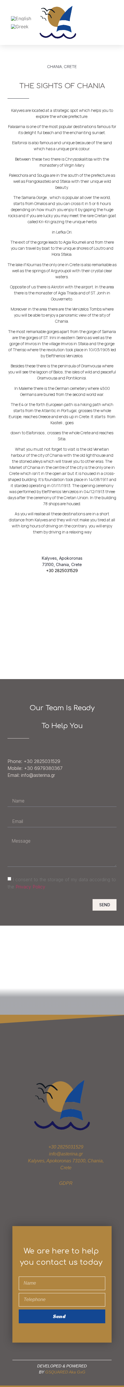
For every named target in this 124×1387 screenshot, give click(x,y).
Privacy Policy (30, 887)
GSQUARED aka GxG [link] (65, 1372)
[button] (112, 22)
